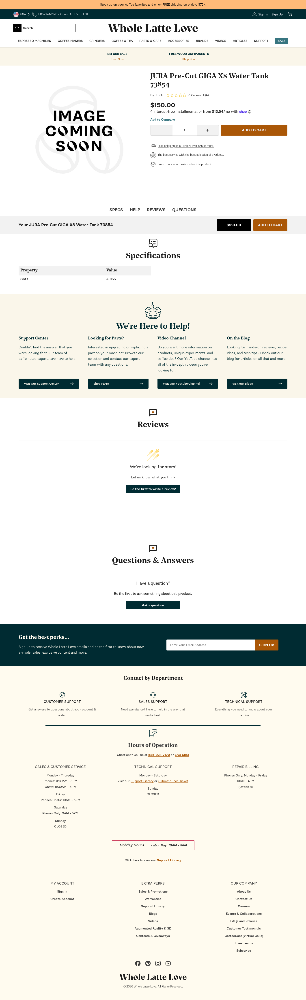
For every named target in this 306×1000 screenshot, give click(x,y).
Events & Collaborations (244, 914)
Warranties (153, 899)
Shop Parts (101, 384)
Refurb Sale (117, 54)
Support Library (142, 781)
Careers (244, 906)
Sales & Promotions (153, 891)
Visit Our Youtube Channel (181, 384)
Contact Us (243, 899)
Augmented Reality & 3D (153, 928)
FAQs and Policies (243, 921)
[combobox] (48, 28)
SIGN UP (266, 645)
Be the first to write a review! (153, 489)
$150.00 (234, 225)
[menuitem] (62, 891)
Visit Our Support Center (41, 384)
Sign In (62, 891)
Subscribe (243, 951)
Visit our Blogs (242, 384)
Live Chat (182, 755)
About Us (244, 891)
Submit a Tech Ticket (173, 781)
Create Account (62, 899)
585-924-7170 (159, 755)
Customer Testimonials (244, 928)
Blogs (153, 914)
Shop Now (117, 59)
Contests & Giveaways (153, 936)
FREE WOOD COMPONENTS (189, 54)
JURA (159, 95)
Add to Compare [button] (162, 119)
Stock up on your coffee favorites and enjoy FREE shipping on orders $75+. (153, 4)
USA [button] (21, 14)
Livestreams (244, 943)
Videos (153, 921)
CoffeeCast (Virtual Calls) (244, 936)
